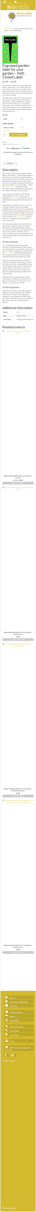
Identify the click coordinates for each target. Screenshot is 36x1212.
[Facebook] (6, 1055)
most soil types (9, 253)
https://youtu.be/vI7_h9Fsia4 (11, 958)
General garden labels (12, 144)
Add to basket (18, 135)
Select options (18, 483)
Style (4, 115)
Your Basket (22, 3)
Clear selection (5, 130)
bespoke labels (21, 216)
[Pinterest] (13, 1055)
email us (14, 198)
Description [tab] (10, 163)
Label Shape (8, 124)
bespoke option (9, 187)
